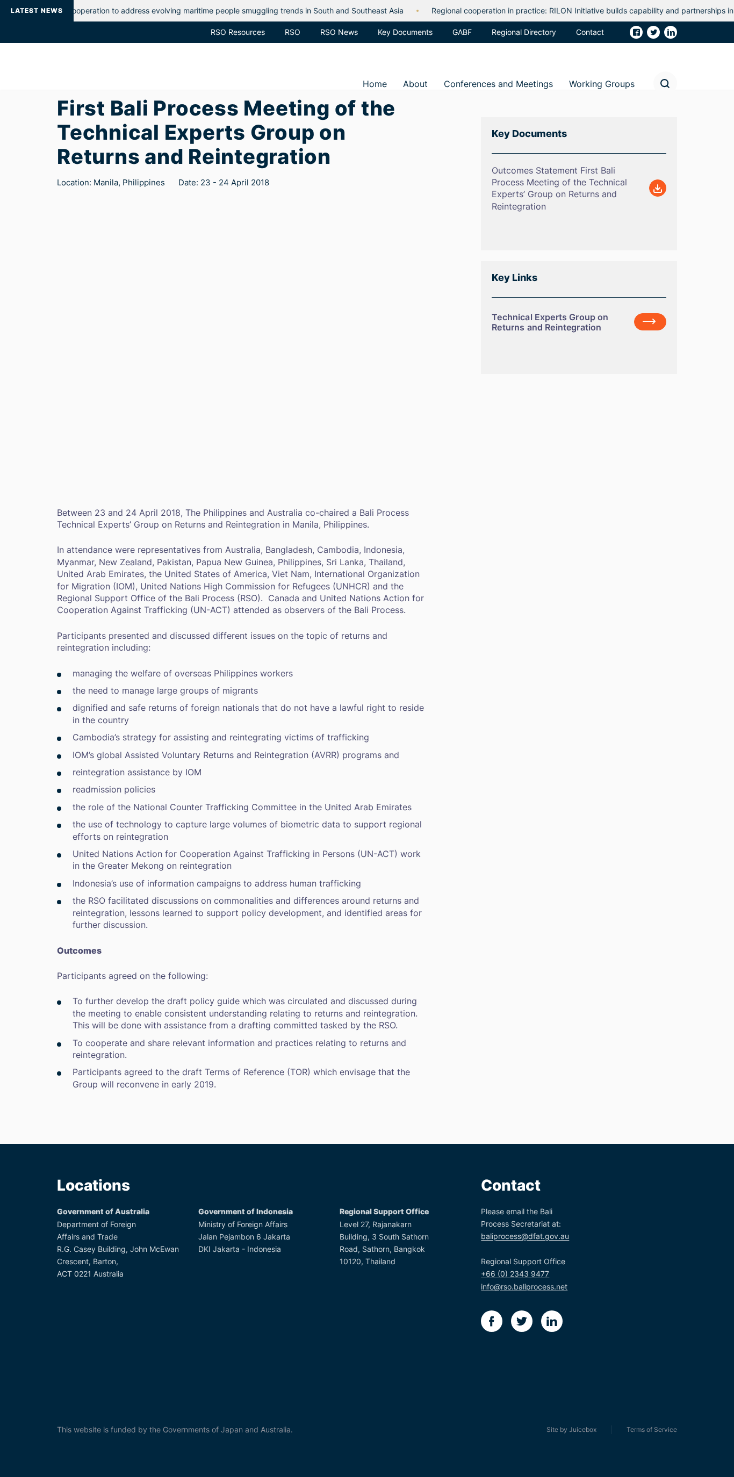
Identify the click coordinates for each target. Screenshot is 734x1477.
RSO (292, 32)
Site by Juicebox (571, 1429)
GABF (462, 32)
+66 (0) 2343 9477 (515, 1274)
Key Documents (405, 32)
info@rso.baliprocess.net (524, 1286)
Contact (590, 32)
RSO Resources (238, 32)
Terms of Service (652, 1429)
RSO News (339, 32)
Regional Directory (524, 32)
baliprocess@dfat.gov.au (525, 1236)
